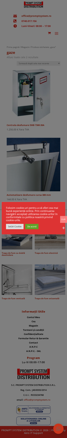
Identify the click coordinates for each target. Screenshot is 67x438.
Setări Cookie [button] (14, 226)
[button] (58, 429)
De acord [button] (31, 226)
